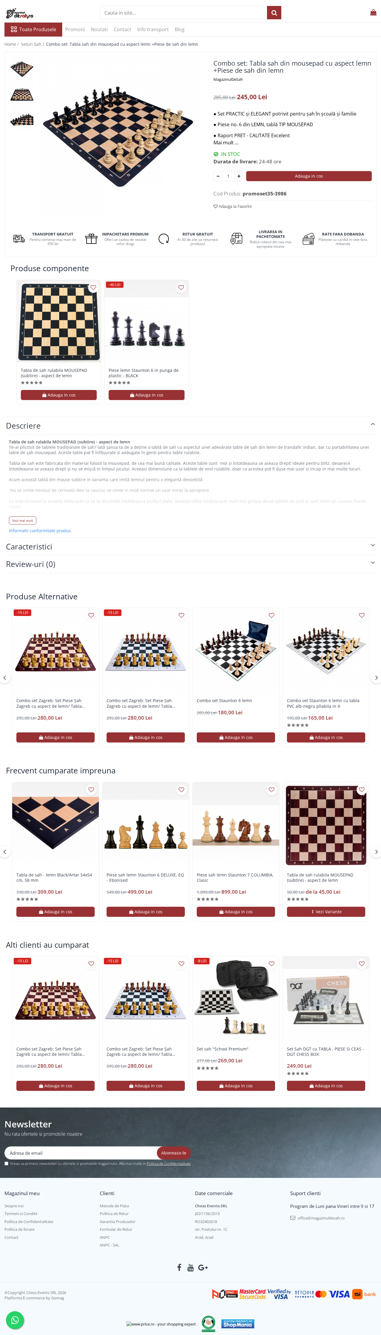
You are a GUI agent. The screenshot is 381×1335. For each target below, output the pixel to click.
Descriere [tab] (23, 425)
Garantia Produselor (117, 1221)
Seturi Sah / (33, 44)
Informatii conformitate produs (40, 530)
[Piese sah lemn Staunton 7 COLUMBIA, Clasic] (236, 825)
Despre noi (14, 1205)
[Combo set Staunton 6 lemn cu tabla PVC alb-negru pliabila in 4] (326, 651)
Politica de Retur (114, 1213)
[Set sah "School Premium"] (236, 999)
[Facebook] (179, 1267)
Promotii (75, 29)
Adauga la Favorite (235, 206)
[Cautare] (274, 12)
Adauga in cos (309, 176)
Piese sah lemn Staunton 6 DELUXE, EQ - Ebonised (145, 877)
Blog (180, 29)
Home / (12, 44)
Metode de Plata (114, 1205)
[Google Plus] (202, 1267)
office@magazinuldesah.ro (321, 1218)
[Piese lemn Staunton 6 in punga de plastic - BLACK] (146, 322)
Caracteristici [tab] (29, 546)
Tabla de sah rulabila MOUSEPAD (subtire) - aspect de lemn (54, 373)
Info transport (153, 29)
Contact (122, 29)
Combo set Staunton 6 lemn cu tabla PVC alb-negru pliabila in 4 (323, 703)
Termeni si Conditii (20, 1213)
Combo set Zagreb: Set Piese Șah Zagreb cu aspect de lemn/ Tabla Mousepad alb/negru (139, 703)
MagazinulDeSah (228, 79)
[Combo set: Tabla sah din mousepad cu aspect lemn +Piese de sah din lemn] (118, 136)
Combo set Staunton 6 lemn (224, 700)
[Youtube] (190, 1267)
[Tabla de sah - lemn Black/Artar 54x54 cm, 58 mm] (55, 825)
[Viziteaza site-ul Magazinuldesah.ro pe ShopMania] (237, 1323)
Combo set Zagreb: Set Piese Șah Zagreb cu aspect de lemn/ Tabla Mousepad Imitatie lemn (49, 703)
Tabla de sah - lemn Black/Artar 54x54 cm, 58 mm (54, 877)
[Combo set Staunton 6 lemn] (236, 651)
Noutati (99, 29)
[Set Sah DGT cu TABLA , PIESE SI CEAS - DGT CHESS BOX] (326, 999)
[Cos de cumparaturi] (373, 12)
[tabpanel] (118, 136)
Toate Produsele (37, 29)
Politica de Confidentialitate (168, 1163)
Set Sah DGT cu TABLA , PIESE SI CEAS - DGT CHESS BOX (325, 1051)
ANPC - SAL (109, 1245)
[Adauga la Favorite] (93, 287)
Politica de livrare (19, 1229)
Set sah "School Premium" (223, 1049)
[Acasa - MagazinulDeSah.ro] (34, 13)
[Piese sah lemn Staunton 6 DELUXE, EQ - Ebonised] (145, 825)
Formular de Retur (116, 1229)
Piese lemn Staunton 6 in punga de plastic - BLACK (144, 373)
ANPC (105, 1237)
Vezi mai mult (22, 520)
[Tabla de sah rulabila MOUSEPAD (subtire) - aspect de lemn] (59, 322)
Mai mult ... (225, 142)
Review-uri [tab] (30, 564)
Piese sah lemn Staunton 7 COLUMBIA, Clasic (235, 877)
